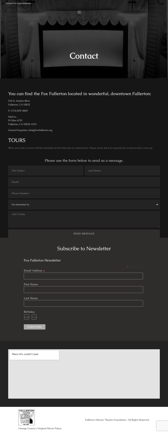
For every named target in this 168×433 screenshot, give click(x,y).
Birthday (29, 311)
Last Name (31, 298)
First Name (31, 284)
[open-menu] (79, 12)
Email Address (34, 270)
